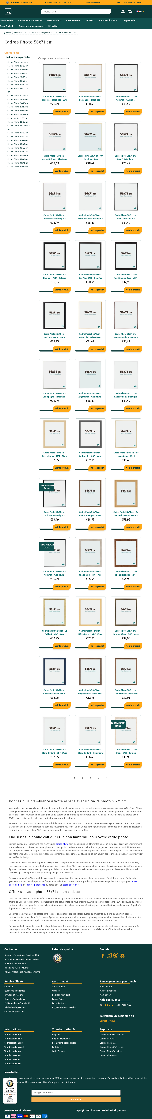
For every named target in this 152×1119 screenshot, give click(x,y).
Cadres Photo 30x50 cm (17, 148)
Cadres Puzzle (52, 20)
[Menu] (15, 1080)
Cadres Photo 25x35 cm (17, 114)
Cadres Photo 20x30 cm (17, 77)
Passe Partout (6, 26)
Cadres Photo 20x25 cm (17, 69)
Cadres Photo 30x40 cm (17, 137)
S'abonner (76, 1099)
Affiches (90, 20)
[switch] (10, 1100)
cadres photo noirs (36, 885)
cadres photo (62, 844)
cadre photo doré (71, 885)
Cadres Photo (6, 20)
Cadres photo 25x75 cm (17, 118)
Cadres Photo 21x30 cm (17, 95)
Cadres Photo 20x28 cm (17, 73)
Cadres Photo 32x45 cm (17, 155)
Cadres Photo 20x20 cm (17, 66)
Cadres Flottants (72, 20)
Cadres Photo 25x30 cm (17, 111)
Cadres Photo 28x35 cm (17, 122)
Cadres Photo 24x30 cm (17, 99)
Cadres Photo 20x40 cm (17, 81)
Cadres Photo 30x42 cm (17, 140)
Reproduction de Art (108, 20)
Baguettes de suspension (31, 26)
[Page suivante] (106, 778)
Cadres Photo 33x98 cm (17, 163)
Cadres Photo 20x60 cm (17, 85)
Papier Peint (130, 20)
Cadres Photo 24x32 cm (17, 103)
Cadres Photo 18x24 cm (17, 62)
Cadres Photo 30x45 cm (17, 144)
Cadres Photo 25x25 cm (17, 107)
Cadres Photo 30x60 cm (17, 152)
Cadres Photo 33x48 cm (17, 159)
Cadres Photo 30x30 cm (17, 133)
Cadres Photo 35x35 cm (17, 167)
